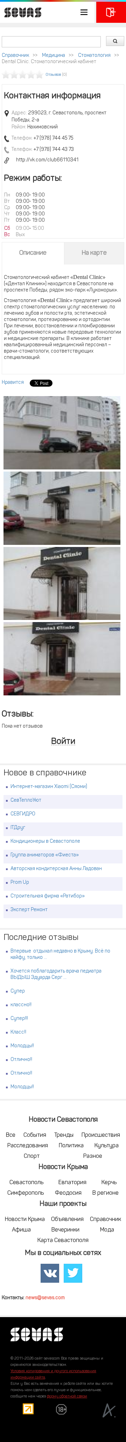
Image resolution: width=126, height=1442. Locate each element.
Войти (63, 742)
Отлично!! (21, 1059)
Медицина (53, 55)
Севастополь (26, 1183)
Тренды (64, 1135)
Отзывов (53, 75)
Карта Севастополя (63, 1240)
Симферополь (25, 1193)
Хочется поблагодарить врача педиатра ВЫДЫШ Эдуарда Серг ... (56, 974)
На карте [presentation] (94, 253)
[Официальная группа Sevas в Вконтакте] (50, 1273)
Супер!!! (19, 1018)
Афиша (21, 1230)
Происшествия (101, 1135)
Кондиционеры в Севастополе (45, 841)
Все (10, 1135)
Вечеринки (65, 1230)
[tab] (33, 253)
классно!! (20, 1005)
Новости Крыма (25, 1219)
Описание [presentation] (33, 253)
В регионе (105, 1193)
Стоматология (94, 55)
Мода (107, 1230)
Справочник (15, 55)
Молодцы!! (22, 1046)
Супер (17, 991)
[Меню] (47, 12)
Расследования (27, 1146)
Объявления (67, 1219)
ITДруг (17, 827)
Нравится (13, 382)
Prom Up (19, 882)
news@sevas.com (45, 1298)
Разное (92, 1156)
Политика (71, 1146)
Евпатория (72, 1183)
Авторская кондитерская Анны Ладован (56, 869)
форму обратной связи (67, 1396)
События (34, 1135)
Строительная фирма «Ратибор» (47, 896)
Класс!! (18, 1032)
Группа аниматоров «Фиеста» (44, 855)
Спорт (32, 1156)
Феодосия (68, 1193)
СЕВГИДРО (22, 814)
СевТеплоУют (25, 800)
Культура (106, 1146)
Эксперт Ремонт (29, 910)
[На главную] (21, 12)
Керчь (109, 1183)
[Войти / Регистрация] (111, 12)
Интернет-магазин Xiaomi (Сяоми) (48, 786)
